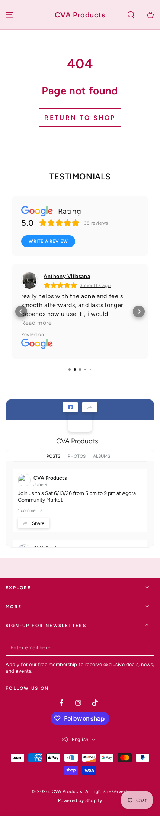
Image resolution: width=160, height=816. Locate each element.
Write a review (48, 241)
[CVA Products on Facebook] (80, 420)
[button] (131, 15)
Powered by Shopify (80, 800)
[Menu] (9, 15)
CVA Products (77, 441)
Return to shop (80, 117)
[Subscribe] (150, 648)
